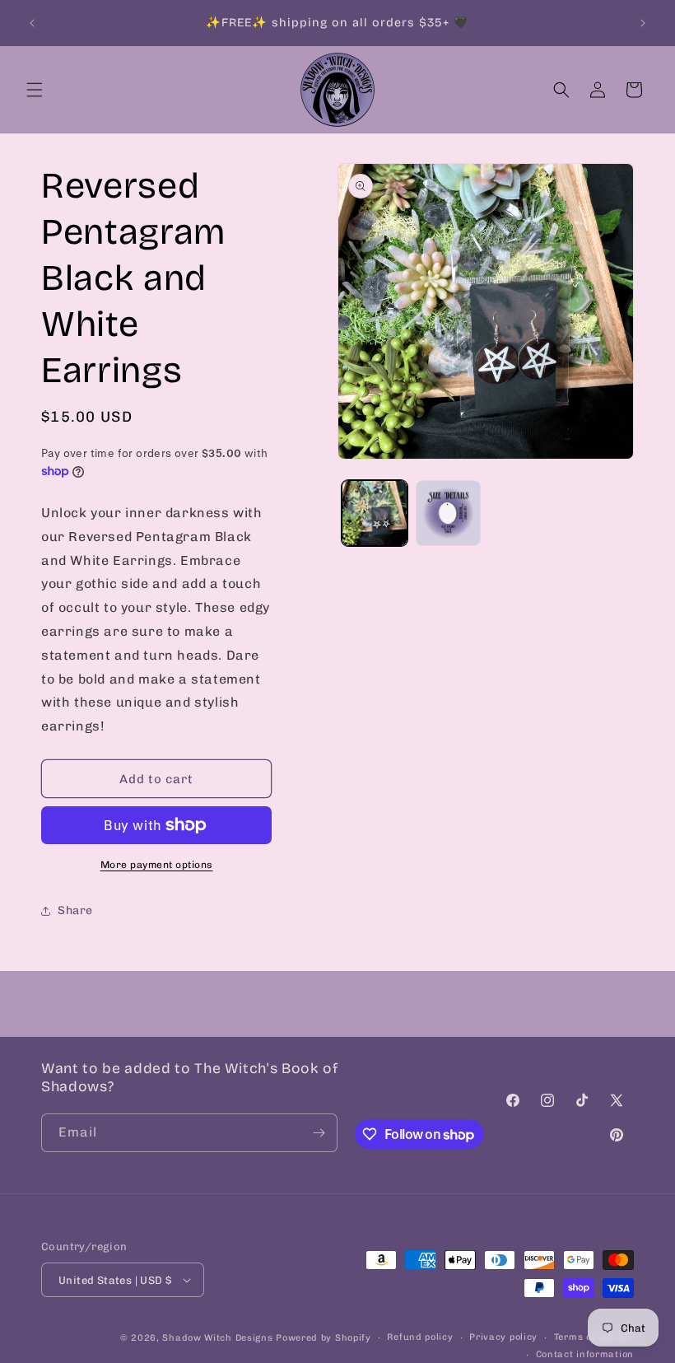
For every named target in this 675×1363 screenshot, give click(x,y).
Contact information (585, 1354)
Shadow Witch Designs (217, 1338)
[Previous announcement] (32, 23)
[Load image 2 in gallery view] (449, 513)
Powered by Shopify (323, 1338)
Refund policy (420, 1337)
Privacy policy (503, 1337)
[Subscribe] (318, 1132)
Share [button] (75, 910)
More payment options (156, 865)
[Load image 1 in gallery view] (374, 513)
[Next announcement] (643, 23)
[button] (34, 90)
